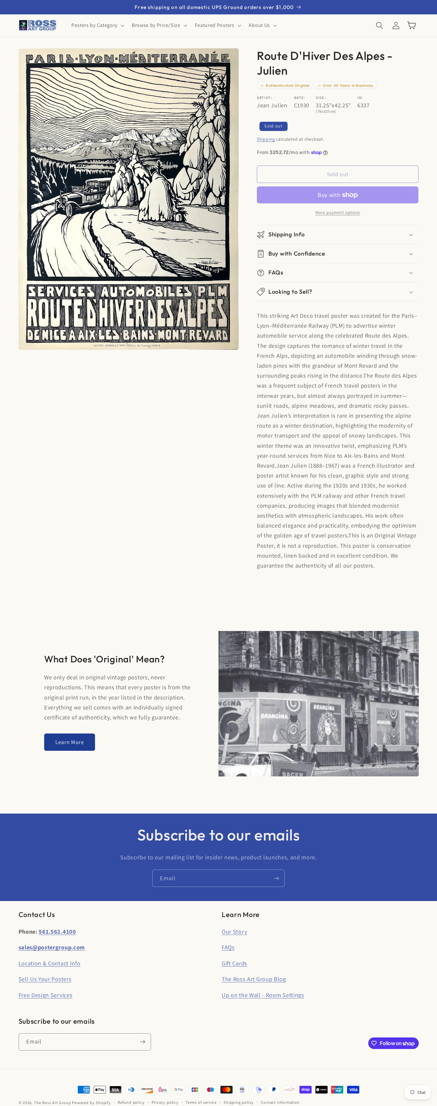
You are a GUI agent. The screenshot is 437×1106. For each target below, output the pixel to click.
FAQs (228, 947)
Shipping (266, 139)
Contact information (280, 1102)
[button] (97, 25)
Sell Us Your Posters (45, 979)
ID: (360, 97)
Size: (321, 97)
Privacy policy (165, 1102)
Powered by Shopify (91, 1102)
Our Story (234, 931)
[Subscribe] (276, 878)
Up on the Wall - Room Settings (263, 995)
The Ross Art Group (52, 1102)
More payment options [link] (338, 212)
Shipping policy (239, 1102)
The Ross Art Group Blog (254, 979)
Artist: (264, 97)
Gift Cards (234, 963)
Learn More (69, 742)
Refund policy (131, 1102)
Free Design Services (46, 995)
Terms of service (201, 1102)
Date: (299, 97)
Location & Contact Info (50, 963)
